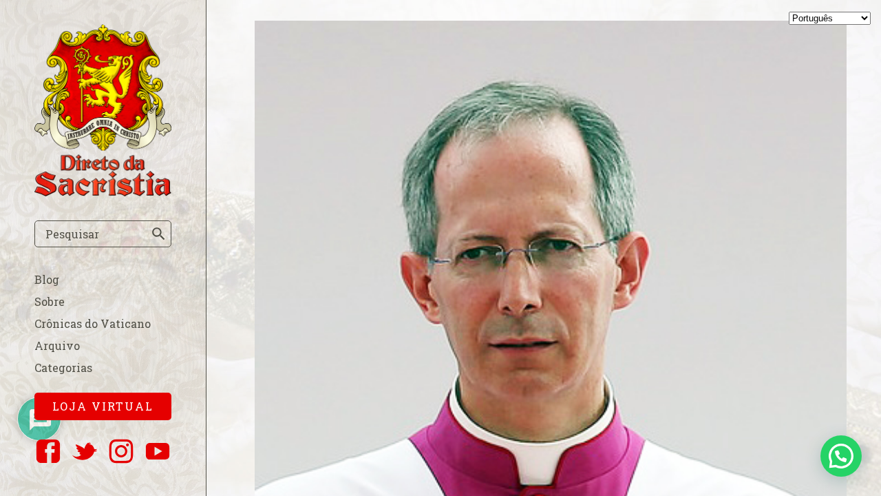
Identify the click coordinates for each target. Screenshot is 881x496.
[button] (841, 456)
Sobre (49, 301)
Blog (46, 279)
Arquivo (57, 345)
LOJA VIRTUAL (102, 406)
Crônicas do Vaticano (92, 323)
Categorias (63, 367)
